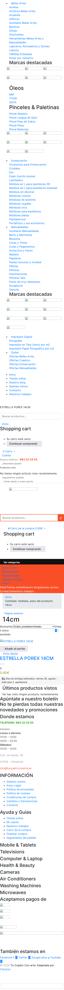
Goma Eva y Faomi (21, 250)
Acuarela (14, 15)
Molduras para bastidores (25, 211)
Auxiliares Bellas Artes (23, 22)
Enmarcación (19, 160)
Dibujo (13, 30)
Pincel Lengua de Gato (23, 117)
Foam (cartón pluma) (22, 176)
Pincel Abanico (18, 113)
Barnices (14, 26)
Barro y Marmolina (20, 234)
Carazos (5, 969)
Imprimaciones (18, 274)
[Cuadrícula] (56, 630)
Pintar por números (21, 58)
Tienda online (17, 378)
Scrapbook (16, 285)
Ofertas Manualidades (22, 368)
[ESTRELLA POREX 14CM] (16, 640)
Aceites (13, 7)
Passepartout (17, 219)
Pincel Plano (16, 125)
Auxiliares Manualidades (24, 231)
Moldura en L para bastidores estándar (33, 188)
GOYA (12, 102)
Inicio (12, 374)
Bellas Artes (18, 3)
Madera (14, 254)
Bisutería (14, 238)
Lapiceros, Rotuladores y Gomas (29, 46)
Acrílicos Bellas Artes (22, 11)
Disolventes (16, 34)
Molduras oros (18, 207)
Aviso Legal (14, 785)
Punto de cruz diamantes (24, 281)
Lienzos (14, 50)
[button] (7, 451)
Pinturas (14, 270)
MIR (11, 94)
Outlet (15, 352)
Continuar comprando (23, 443)
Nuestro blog (17, 382)
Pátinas (13, 266)
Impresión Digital (21, 336)
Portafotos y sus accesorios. (27, 223)
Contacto (15, 390)
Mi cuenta (13, 822)
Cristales (14, 168)
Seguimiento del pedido (21, 837)
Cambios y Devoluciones (22, 801)
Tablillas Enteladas (20, 54)
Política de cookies (18, 793)
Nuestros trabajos (20, 394)
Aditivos (14, 19)
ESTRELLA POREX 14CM (26, 658)
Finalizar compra (17, 833)
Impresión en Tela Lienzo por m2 (29, 344)
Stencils (14, 289)
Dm (11, 172)
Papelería (15, 258)
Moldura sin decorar (21, 191)
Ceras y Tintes (18, 242)
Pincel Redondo (19, 129)
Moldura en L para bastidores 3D (29, 184)
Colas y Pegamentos (22, 246)
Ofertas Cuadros (19, 360)
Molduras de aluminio (22, 199)
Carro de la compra (19, 830)
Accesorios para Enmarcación (27, 164)
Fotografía (15, 340)
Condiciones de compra (21, 797)
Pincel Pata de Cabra (22, 121)
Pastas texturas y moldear (25, 262)
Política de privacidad (20, 789)
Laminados (16, 180)
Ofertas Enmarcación (22, 364)
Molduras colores (20, 195)
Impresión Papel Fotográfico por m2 (31, 348)
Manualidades (19, 227)
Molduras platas (19, 215)
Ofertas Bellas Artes (21, 356)
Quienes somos (18, 386)
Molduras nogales (20, 203)
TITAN (13, 98)
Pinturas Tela (17, 277)
